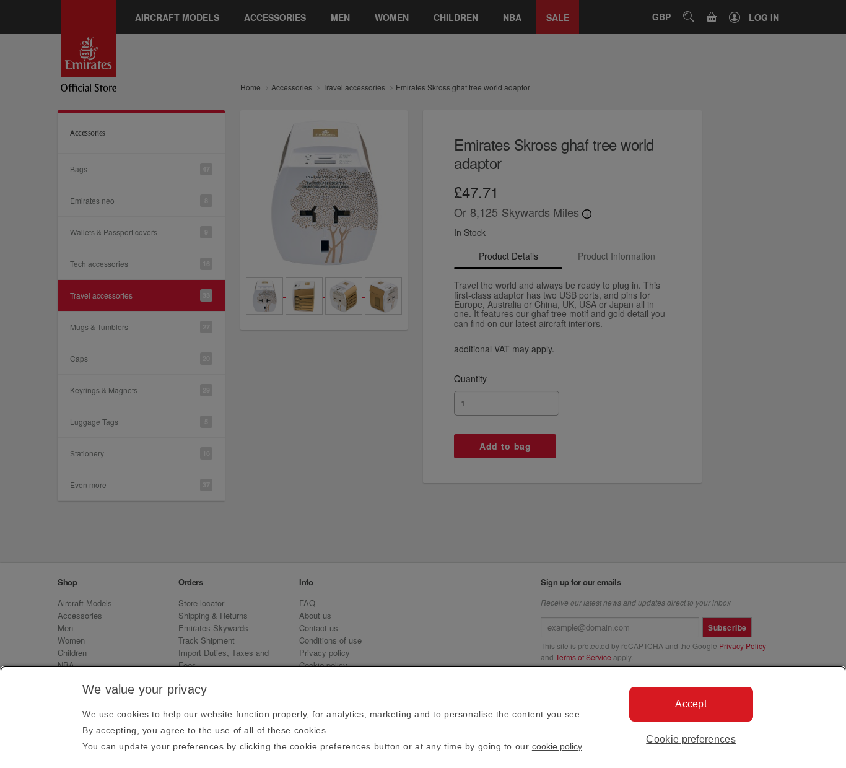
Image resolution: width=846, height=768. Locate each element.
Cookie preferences (691, 739)
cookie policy (557, 746)
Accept (691, 704)
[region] (423, 717)
